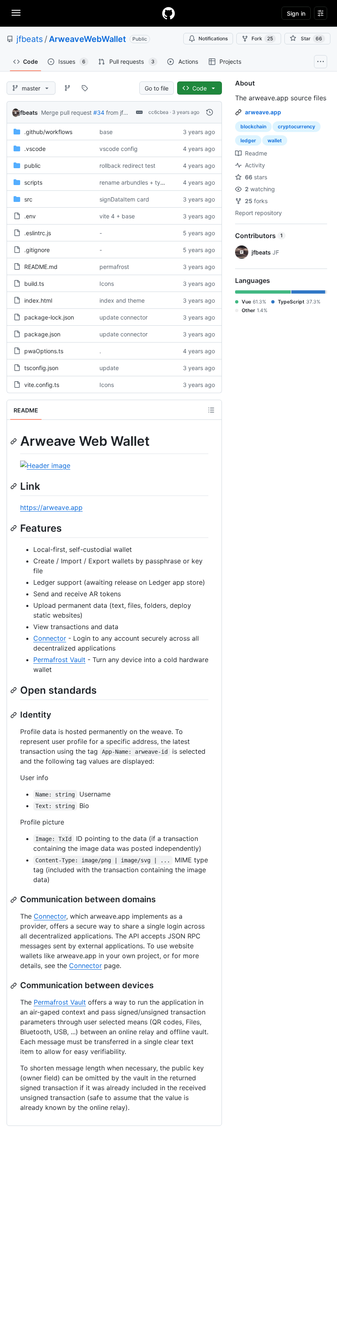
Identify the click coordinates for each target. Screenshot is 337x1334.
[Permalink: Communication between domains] (14, 900)
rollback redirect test (127, 165)
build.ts (34, 283)
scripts (33, 182)
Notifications (213, 38)
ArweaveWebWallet (87, 39)
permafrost (114, 266)
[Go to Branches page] (67, 88)
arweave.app (263, 112)
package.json (42, 334)
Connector (49, 638)
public (32, 165)
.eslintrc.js (37, 232)
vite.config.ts (41, 384)
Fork (262, 38)
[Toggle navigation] (16, 13)
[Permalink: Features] (14, 528)
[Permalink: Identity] (14, 715)
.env (30, 216)
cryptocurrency (296, 126)
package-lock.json (49, 317)
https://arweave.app (51, 507)
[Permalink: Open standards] (14, 690)
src (28, 199)
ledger (248, 140)
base (106, 131)
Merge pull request (66, 112)
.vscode (35, 148)
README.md (41, 266)
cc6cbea (158, 112)
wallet (275, 140)
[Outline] (211, 410)
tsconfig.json (41, 367)
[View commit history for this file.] (210, 112)
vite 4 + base (117, 216)
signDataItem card (124, 199)
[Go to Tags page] (84, 88)
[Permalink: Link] (14, 486)
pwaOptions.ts (43, 350)
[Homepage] (168, 13)
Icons (106, 283)
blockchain (253, 126)
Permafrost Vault (59, 659)
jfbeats (29, 39)
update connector (123, 317)
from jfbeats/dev (128, 112)
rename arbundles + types (134, 182)
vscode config (118, 148)
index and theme (122, 300)
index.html (38, 300)
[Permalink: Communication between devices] (14, 985)
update (109, 367)
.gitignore (37, 249)
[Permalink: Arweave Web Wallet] (14, 441)
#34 (98, 112)
